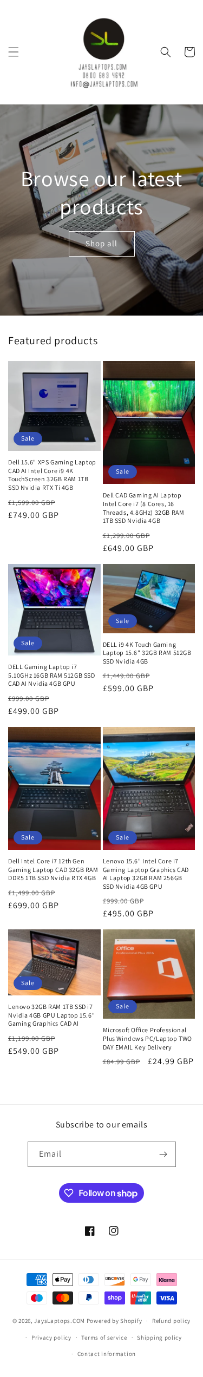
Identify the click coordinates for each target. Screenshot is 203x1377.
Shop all (101, 243)
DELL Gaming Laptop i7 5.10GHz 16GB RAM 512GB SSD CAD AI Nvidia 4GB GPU (51, 675)
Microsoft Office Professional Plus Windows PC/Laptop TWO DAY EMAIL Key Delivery (148, 1038)
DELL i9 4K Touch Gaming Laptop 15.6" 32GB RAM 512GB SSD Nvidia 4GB (147, 652)
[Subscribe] (163, 1154)
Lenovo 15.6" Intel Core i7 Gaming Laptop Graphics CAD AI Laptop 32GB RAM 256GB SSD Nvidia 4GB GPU (146, 873)
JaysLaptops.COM (59, 1320)
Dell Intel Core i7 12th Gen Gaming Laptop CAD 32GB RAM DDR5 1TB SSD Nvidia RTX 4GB (53, 869)
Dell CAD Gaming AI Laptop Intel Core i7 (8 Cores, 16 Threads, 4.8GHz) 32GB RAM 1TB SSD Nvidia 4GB (144, 507)
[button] (13, 52)
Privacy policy (51, 1337)
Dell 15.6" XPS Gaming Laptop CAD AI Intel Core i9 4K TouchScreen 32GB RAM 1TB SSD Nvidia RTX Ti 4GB (52, 474)
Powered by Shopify (114, 1320)
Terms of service (104, 1337)
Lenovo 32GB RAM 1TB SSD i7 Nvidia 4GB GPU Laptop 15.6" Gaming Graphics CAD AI (51, 1014)
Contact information (106, 1354)
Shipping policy (159, 1337)
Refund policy (171, 1320)
